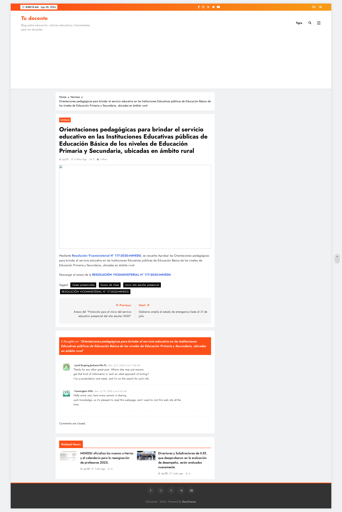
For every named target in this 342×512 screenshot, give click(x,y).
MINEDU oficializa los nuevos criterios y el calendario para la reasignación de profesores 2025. (106, 458)
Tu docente (34, 18)
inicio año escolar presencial (142, 285)
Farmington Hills (83, 391)
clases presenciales (83, 285)
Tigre (299, 23)
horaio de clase (109, 285)
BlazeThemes (189, 501)
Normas (64, 119)
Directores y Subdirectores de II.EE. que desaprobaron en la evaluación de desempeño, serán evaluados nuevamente (182, 460)
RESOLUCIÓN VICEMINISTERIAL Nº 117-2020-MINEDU (95, 292)
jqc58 (65, 159)
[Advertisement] (171, 59)
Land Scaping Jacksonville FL (90, 365)
